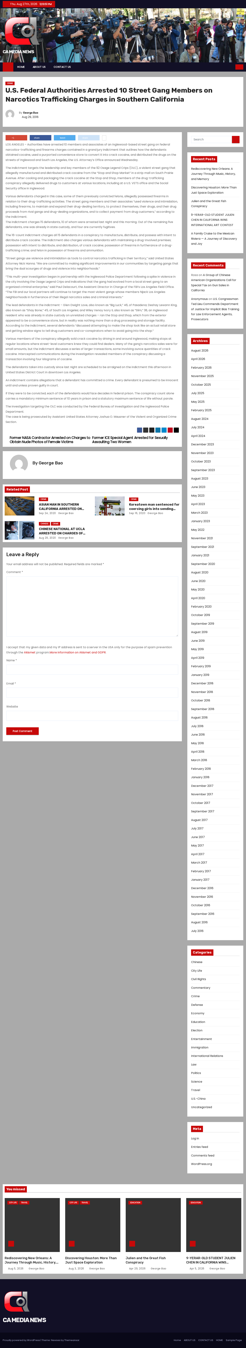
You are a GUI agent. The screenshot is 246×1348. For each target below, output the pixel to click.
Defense (197, 1005)
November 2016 (202, 897)
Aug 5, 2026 (16, 1268)
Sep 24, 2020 (47, 513)
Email (11, 683)
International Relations (207, 1056)
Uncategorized (201, 1107)
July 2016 (197, 931)
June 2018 (198, 735)
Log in (195, 1138)
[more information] (104, 138)
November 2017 (202, 794)
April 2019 (197, 658)
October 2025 (201, 385)
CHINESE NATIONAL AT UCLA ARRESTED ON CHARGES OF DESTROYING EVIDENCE (62, 533)
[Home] (8, 67)
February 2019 (201, 666)
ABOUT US (39, 67)
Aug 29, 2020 (47, 538)
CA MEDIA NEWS (18, 51)
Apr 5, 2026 (197, 1268)
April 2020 (198, 598)
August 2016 (199, 922)
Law (193, 1064)
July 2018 (197, 726)
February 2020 (201, 607)
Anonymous (199, 299)
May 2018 (197, 743)
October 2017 (200, 803)
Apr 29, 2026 (137, 1268)
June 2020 (198, 581)
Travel (195, 1090)
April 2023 (198, 504)
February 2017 (201, 871)
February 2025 (201, 410)
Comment (14, 572)
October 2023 (201, 461)
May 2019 (197, 649)
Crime (10, 83)
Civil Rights (198, 979)
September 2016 (202, 914)
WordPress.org (201, 1164)
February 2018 (201, 769)
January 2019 (200, 675)
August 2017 (199, 820)
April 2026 (198, 359)
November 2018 (202, 692)
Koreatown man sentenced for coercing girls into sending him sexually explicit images (154, 509)
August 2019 (199, 632)
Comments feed (202, 1155)
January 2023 (200, 521)
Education (198, 1022)
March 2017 (199, 863)
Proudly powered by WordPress (22, 1340)
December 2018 (202, 683)
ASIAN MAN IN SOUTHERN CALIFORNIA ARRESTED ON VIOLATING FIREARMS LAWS (61, 509)
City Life (196, 971)
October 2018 (200, 700)
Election (196, 1030)
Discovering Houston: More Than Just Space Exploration (91, 1260)
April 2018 (197, 752)
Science (196, 1082)
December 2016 (202, 888)
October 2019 (200, 615)
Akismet (29, 652)
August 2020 (199, 572)
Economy (197, 1013)
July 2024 (197, 427)
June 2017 (198, 837)
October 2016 (200, 905)
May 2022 (197, 530)
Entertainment (201, 1039)
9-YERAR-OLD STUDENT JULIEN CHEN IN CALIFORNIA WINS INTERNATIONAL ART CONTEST (212, 220)
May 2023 (197, 496)
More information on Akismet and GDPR (78, 652)
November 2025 (202, 376)
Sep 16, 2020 (137, 513)
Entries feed (199, 1147)
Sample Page (234, 1340)
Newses (55, 1340)
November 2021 (202, 538)
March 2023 (199, 513)
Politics (196, 1073)
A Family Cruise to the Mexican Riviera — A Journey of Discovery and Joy (214, 238)
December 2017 (202, 786)
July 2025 (197, 393)
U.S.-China (198, 1099)
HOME (21, 67)
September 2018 (202, 709)
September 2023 (203, 470)
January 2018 (200, 777)
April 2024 (198, 436)
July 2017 (197, 828)
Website (12, 706)
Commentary (200, 988)
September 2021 (202, 547)
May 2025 (198, 402)
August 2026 (199, 350)
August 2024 (200, 419)
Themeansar (71, 1340)
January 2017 (200, 880)
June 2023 (198, 487)
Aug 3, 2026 (77, 1268)
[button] (233, 67)
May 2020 (198, 589)
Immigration (199, 1047)
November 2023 (202, 453)
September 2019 (202, 624)
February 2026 (201, 368)
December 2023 (202, 444)
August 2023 (199, 478)
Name (11, 660)
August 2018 (199, 717)
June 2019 (198, 641)
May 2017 (197, 845)
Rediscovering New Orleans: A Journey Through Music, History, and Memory (213, 174)
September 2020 (203, 564)
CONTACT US (62, 67)
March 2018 (199, 760)
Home (177, 1340)
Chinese (44, 523)
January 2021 (200, 555)
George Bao (30, 112)
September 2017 (202, 811)
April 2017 (197, 854)
